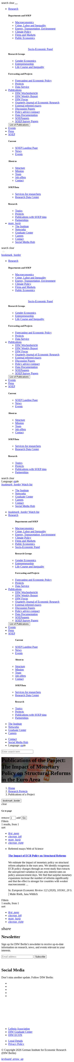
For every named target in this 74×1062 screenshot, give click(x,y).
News (18, 151)
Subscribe (40, 956)
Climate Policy (23, 31)
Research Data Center (27, 197)
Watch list (23, 511)
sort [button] (3, 827)
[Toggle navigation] (16, 3)
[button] (8, 2)
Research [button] (13, 8)
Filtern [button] (4, 821)
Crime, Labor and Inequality (30, 25)
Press (11, 131)
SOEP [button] (11, 134)
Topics (18, 210)
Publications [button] (15, 90)
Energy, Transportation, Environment (35, 28)
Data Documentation (26, 115)
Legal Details (15, 1040)
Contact (19, 180)
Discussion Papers (25, 108)
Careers (19, 235)
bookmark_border (11, 254)
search (4, 2)
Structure (20, 167)
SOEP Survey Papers (26, 121)
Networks (20, 229)
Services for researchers (28, 194)
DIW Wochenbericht (26, 93)
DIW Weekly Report (26, 96)
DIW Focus (21, 99)
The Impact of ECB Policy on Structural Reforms (37, 855)
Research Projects (18, 791)
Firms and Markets (25, 34)
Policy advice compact (27, 111)
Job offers (20, 177)
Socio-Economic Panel (40, 49)
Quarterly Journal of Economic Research (37, 102)
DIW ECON (15, 1034)
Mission (19, 171)
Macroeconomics (24, 22)
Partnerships (21, 220)
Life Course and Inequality (29, 67)
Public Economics (25, 38)
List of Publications (19, 124)
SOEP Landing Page (26, 147)
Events (12, 128)
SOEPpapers (22, 118)
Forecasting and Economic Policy (33, 80)
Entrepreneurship (24, 63)
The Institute (22, 226)
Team (18, 174)
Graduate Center (24, 232)
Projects (19, 83)
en (15, 481)
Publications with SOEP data (30, 216)
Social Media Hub (25, 242)
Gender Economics (25, 60)
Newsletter (7, 962)
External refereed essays (28, 105)
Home (11, 788)
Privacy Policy (16, 1044)
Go (24, 818)
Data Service (22, 86)
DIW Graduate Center (20, 1031)
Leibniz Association (19, 1028)
